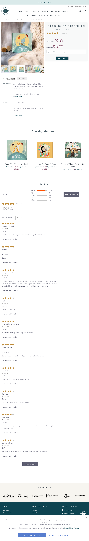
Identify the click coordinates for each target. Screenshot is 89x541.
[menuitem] (24, 11)
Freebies (34, 510)
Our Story (6, 510)
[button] (5, 69)
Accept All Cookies (32, 535)
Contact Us (35, 513)
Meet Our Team (8, 513)
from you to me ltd (69, 513)
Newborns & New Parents (18, 20)
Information (9, 79)
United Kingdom (80, 6)
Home (3, 20)
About (5, 506)
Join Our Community (69, 506)
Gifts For (8, 20)
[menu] (44, 13)
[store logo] (5, 11)
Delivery (21, 78)
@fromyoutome (68, 510)
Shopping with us (39, 506)
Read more (18, 96)
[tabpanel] (16, 156)
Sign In (70, 6)
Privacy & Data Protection (72, 528)
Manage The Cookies (58, 535)
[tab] (8, 79)
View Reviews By (7, 217)
